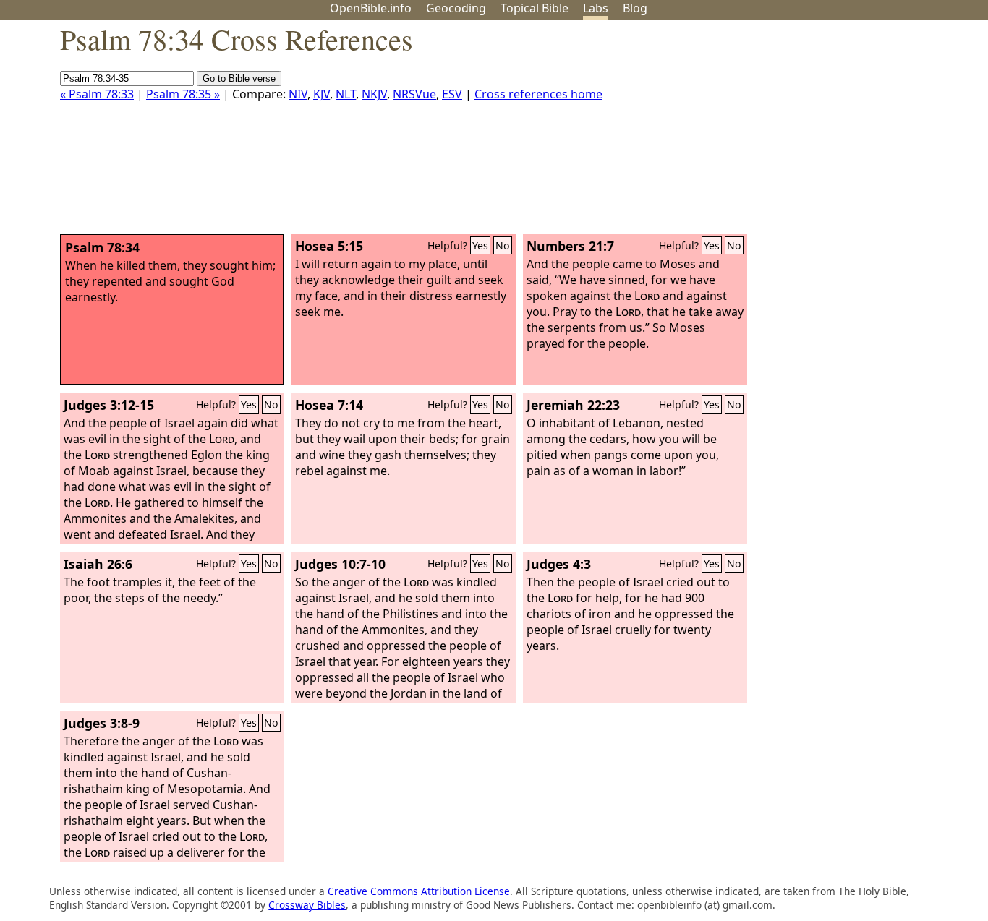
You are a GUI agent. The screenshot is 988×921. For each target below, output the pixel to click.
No (502, 245)
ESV (452, 94)
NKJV (374, 94)
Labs (595, 8)
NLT (346, 94)
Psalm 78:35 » (183, 94)
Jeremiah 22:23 (573, 405)
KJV (321, 94)
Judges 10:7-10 (340, 564)
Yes (480, 245)
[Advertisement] (842, 132)
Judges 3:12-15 (109, 405)
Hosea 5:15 (329, 245)
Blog (635, 8)
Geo (456, 8)
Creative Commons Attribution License (419, 891)
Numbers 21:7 (570, 245)
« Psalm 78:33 (97, 94)
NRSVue (414, 94)
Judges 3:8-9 (102, 723)
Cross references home (538, 94)
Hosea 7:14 (329, 405)
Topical (534, 8)
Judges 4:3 (559, 564)
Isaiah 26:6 (98, 564)
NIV (298, 94)
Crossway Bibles (307, 905)
